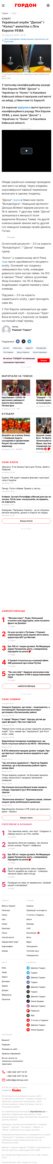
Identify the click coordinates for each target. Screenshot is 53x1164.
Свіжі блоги (10, 462)
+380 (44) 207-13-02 (16, 1076)
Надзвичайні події (10, 942)
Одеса (4, 977)
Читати (43, 360)
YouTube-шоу (32, 951)
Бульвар (8, 413)
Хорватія (29, 348)
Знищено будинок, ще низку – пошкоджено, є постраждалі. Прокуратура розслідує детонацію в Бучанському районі (26, 709)
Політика (6, 910)
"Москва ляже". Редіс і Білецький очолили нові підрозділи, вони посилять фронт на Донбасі (29, 620)
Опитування (31, 946)
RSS (32, 1015)
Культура (6, 928)
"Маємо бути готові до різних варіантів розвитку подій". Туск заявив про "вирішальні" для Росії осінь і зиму (26, 731)
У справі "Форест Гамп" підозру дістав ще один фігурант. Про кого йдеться (24, 720)
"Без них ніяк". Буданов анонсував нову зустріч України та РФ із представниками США (29, 674)
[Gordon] (25, 5)
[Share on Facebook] (18, 341)
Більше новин (26, 818)
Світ (18, 409)
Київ (4, 968)
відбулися (23, 107)
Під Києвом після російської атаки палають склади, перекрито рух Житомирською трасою (24, 790)
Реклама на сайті (9, 1049)
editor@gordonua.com (17, 1080)
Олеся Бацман (37, 1001)
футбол (6, 348)
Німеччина (17, 348)
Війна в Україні (8, 906)
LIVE (28, 928)
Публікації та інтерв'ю (36, 910)
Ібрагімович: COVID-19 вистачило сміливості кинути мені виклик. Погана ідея (13, 401)
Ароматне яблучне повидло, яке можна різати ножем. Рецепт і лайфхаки (28, 844)
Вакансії (5, 1040)
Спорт (14, 13)
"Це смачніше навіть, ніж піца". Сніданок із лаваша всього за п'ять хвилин (29, 832)
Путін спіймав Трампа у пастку (21, 488)
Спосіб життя (8, 937)
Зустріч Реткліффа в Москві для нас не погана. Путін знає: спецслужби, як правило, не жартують (26, 499)
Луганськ (6, 999)
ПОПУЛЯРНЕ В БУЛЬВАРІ (17, 824)
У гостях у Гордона (35, 915)
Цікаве (5, 951)
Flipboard (35, 1011)
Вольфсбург (41, 348)
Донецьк (6, 981)
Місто (4, 962)
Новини (5, 900)
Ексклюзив (31, 933)
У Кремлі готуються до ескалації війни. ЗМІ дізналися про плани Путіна (28, 661)
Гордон (5, 13)
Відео (29, 942)
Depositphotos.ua (37, 1111)
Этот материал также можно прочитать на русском (26, 40)
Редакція (6, 1044)
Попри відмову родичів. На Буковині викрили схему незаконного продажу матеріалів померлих (25, 777)
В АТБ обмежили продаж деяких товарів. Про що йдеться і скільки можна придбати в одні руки (26, 753)
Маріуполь (6, 995)
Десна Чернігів (23, 352)
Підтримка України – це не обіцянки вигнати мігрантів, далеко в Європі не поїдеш (25, 511)
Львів (4, 972)
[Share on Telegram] (29, 341)
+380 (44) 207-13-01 (16, 1072)
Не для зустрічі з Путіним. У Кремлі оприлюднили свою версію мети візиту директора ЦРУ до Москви (28, 635)
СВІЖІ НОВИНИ (11, 699)
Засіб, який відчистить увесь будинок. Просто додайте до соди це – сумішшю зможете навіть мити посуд (28, 871)
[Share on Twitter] (23, 341)
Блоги (29, 919)
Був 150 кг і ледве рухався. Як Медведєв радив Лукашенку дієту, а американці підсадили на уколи (29, 649)
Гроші (4, 915)
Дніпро (5, 990)
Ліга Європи (8, 352)
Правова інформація (11, 1053)
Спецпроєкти (32, 955)
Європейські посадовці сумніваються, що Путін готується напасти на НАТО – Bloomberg (26, 742)
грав (4, 261)
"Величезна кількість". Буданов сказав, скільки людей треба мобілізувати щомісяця (26, 800)
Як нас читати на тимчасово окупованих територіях (12, 1061)
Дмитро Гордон (38, 968)
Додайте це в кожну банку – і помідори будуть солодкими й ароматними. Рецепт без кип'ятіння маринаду (16, 440)
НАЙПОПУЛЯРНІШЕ (13, 611)
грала (16, 200)
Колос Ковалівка (40, 352)
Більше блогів (26, 521)
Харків (5, 986)
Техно (4, 933)
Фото (28, 937)
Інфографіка (7, 946)
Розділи (30, 900)
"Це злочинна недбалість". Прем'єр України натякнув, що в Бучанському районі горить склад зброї (25, 765)
